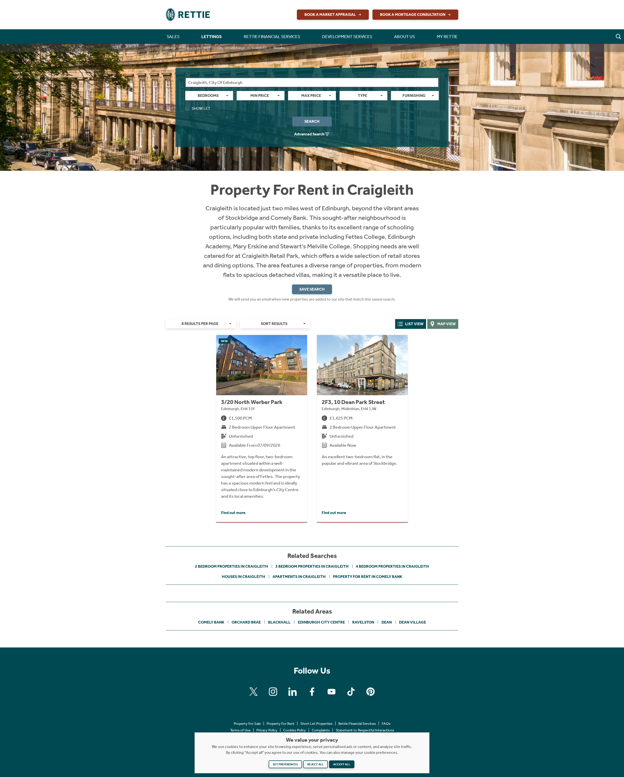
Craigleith (259, 48)
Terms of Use (240, 730)
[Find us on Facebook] (312, 691)
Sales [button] (173, 36)
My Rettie (447, 36)
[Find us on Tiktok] (351, 691)
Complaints (321, 730)
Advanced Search (309, 134)
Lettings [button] (211, 36)
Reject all (315, 764)
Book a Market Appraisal (330, 14)
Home (171, 48)
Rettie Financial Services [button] (272, 36)
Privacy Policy (266, 730)
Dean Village (412, 622)
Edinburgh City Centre (321, 622)
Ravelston (363, 622)
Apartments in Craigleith (299, 576)
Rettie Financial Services (357, 723)
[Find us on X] (253, 691)
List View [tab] (414, 324)
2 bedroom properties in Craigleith (231, 566)
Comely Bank (211, 622)
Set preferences (285, 764)
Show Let (201, 108)
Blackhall (279, 622)
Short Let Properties (316, 723)
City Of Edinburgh (231, 48)
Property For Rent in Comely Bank (367, 576)
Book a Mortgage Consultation (412, 14)
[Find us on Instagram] (273, 691)
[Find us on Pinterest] (370, 691)
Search (312, 121)
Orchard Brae (246, 622)
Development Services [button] (347, 36)
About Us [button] (404, 36)
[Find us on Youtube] (331, 691)
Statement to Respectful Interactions (365, 730)
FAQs (386, 723)
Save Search (312, 289)
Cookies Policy (294, 730)
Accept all (341, 764)
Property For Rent (196, 48)
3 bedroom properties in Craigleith (312, 566)
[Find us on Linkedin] (292, 691)
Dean (386, 622)
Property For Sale (247, 723)
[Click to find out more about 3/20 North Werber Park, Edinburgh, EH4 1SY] (261, 428)
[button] (618, 36)
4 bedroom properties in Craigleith (392, 566)
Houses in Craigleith (243, 576)
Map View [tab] (446, 324)
